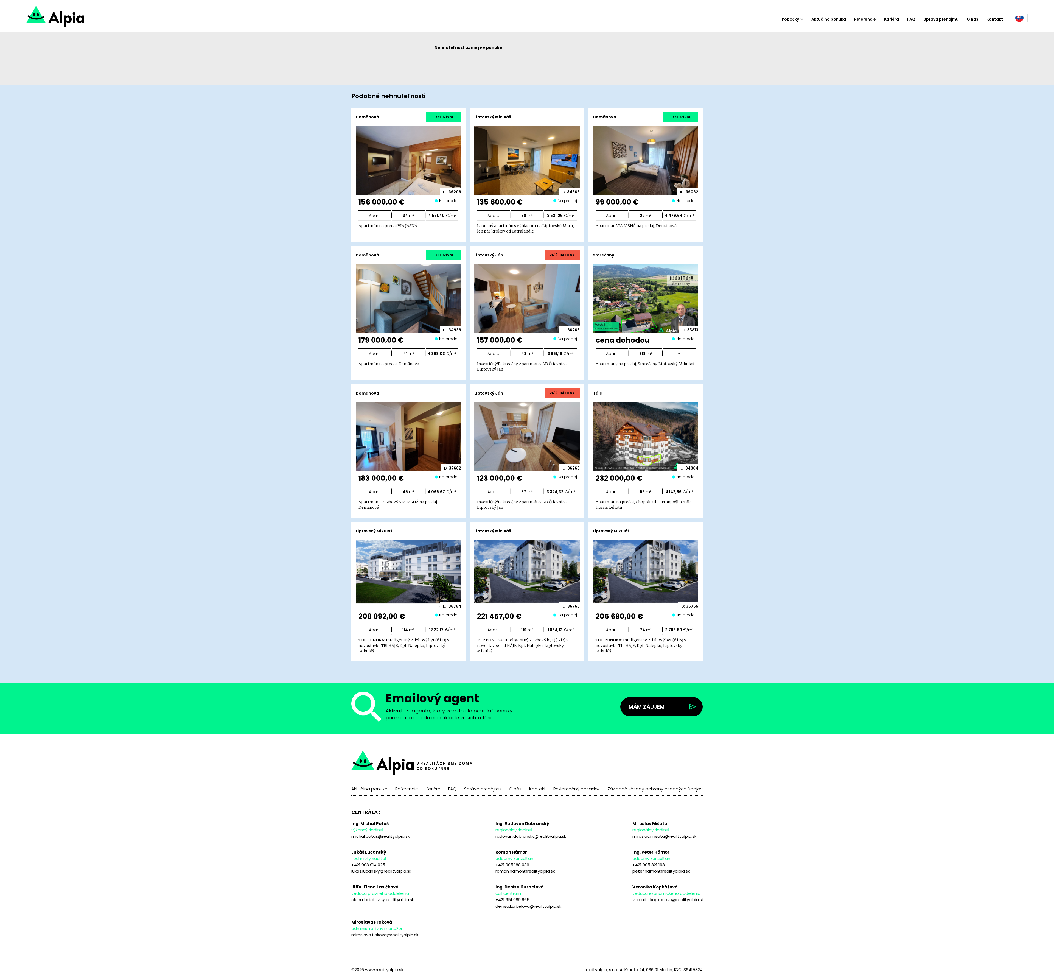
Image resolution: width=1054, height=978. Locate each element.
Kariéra (891, 19)
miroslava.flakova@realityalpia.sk (384, 935)
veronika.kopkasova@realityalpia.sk (668, 899)
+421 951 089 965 (512, 899)
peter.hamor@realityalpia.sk (661, 871)
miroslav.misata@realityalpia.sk (664, 836)
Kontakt (994, 19)
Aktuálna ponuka (828, 19)
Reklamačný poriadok (576, 789)
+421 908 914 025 (368, 865)
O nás (972, 19)
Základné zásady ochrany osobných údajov (655, 789)
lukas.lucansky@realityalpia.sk (381, 871)
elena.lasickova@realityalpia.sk (382, 899)
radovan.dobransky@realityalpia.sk (530, 836)
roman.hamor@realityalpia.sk (525, 871)
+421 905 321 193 (648, 865)
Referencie (865, 19)
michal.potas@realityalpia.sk (380, 836)
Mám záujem (647, 707)
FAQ (911, 19)
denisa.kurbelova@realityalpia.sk (528, 906)
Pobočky (790, 19)
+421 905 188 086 (512, 865)
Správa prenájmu (941, 19)
